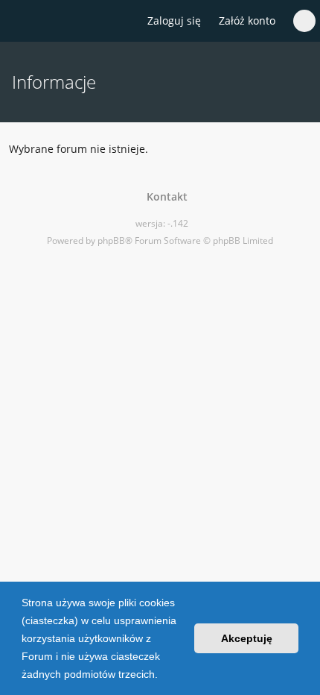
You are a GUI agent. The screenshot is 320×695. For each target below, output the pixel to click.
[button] (163, 675)
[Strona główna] (20, 22)
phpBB (111, 240)
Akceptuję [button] (246, 638)
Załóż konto (247, 20)
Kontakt (164, 196)
